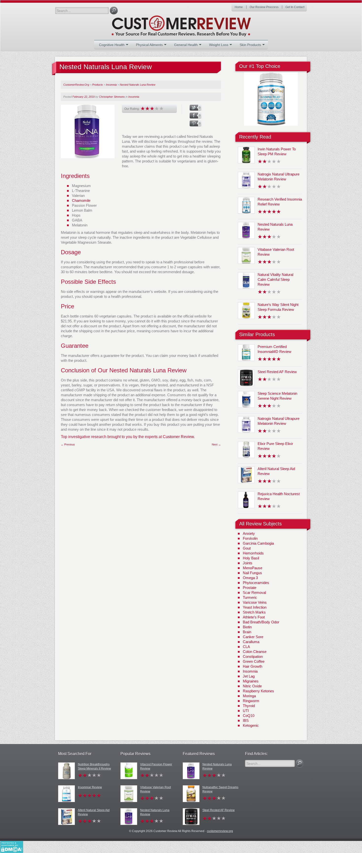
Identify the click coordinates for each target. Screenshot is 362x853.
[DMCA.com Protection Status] (11, 847)
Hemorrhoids (253, 553)
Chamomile (81, 200)
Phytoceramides (256, 583)
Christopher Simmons (112, 96)
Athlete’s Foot (254, 617)
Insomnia (133, 96)
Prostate (249, 587)
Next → (216, 444)
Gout (247, 548)
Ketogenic (251, 725)
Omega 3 (250, 578)
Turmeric (250, 597)
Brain (247, 632)
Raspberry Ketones (258, 691)
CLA (246, 647)
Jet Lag (249, 676)
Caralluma (251, 642)
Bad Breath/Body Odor (261, 622)
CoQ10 (248, 715)
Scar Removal (254, 592)
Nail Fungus (252, 573)
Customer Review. (179, 437)
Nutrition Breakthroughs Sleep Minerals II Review (94, 766)
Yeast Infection (254, 607)
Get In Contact (294, 7)
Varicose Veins (255, 602)
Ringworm (251, 701)
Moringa (249, 696)
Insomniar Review (90, 787)
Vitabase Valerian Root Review (155, 789)
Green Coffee (253, 661)
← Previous (68, 444)
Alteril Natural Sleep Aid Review (94, 812)
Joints (247, 563)
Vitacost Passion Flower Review (156, 766)
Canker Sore (253, 637)
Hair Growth (252, 666)
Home (239, 7)
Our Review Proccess (264, 7)
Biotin (247, 627)
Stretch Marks (254, 612)
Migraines (251, 681)
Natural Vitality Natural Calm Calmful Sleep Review (275, 279)
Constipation (253, 656)
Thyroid (249, 706)
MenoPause (252, 568)
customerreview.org (220, 831)
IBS (246, 720)
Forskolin (250, 538)
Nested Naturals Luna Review (154, 812)
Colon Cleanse (254, 651)
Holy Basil (251, 558)
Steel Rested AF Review (277, 372)
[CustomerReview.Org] (189, 24)
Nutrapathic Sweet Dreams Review (220, 789)
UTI (246, 711)
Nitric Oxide (252, 686)
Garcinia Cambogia (258, 543)
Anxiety (249, 533)
